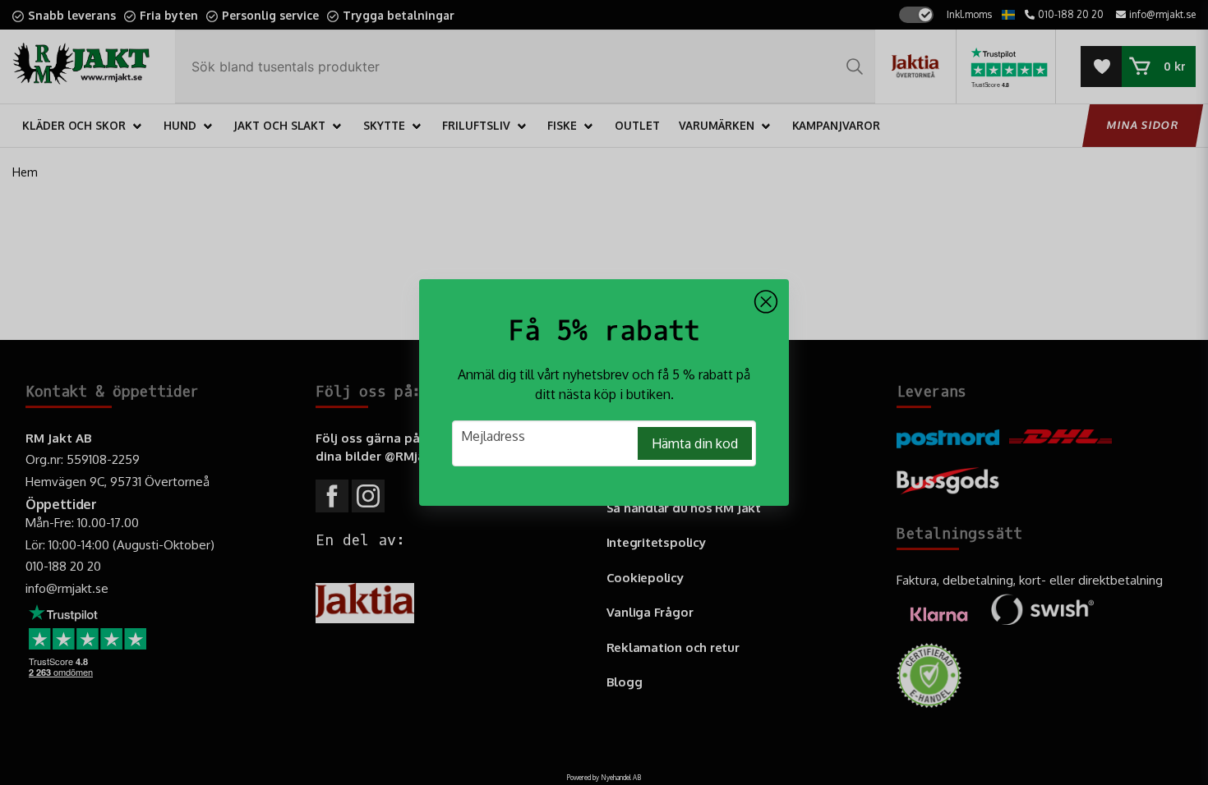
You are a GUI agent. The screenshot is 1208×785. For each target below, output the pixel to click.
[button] (766, 302)
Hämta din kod (695, 443)
